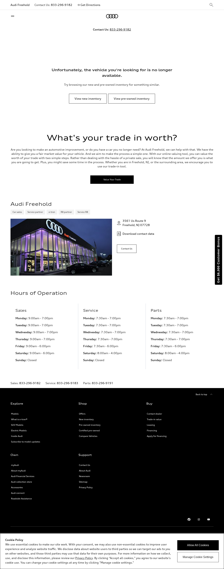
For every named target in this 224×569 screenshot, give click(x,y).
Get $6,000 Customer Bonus (218, 260)
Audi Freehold (20, 5)
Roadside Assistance (21, 498)
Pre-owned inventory (89, 425)
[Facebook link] (189, 519)
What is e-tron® (19, 419)
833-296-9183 (67, 383)
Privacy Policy (86, 487)
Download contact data (138, 233)
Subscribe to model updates (25, 441)
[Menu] (13, 16)
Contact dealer (154, 413)
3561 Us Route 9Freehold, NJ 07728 (136, 223)
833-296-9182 (61, 5)
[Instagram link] (199, 519)
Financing (152, 430)
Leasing (151, 425)
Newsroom (84, 476)
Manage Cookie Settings (198, 557)
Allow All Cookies (198, 545)
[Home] (112, 16)
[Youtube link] (209, 519)
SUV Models (17, 425)
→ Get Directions (88, 5)
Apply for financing (157, 436)
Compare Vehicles (88, 436)
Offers (82, 413)
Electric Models (19, 430)
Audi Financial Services (22, 476)
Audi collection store (21, 482)
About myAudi (18, 470)
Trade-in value (154, 419)
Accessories (17, 487)
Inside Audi (17, 436)
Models (15, 413)
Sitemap (83, 482)
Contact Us (84, 465)
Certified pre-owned (89, 430)
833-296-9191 (102, 383)
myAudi (15, 465)
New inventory (86, 419)
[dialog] (112, 551)
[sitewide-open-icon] (211, 5)
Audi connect (17, 493)
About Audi (84, 470)
